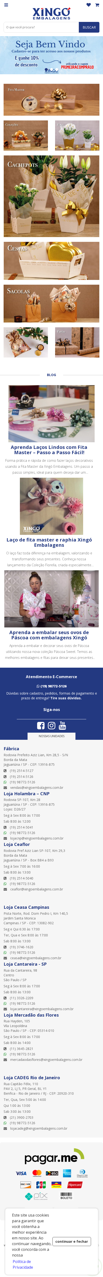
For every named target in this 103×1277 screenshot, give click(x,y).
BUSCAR (89, 27)
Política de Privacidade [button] (23, 1264)
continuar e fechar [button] (71, 1241)
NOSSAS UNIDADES (51, 736)
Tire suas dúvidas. (66, 698)
